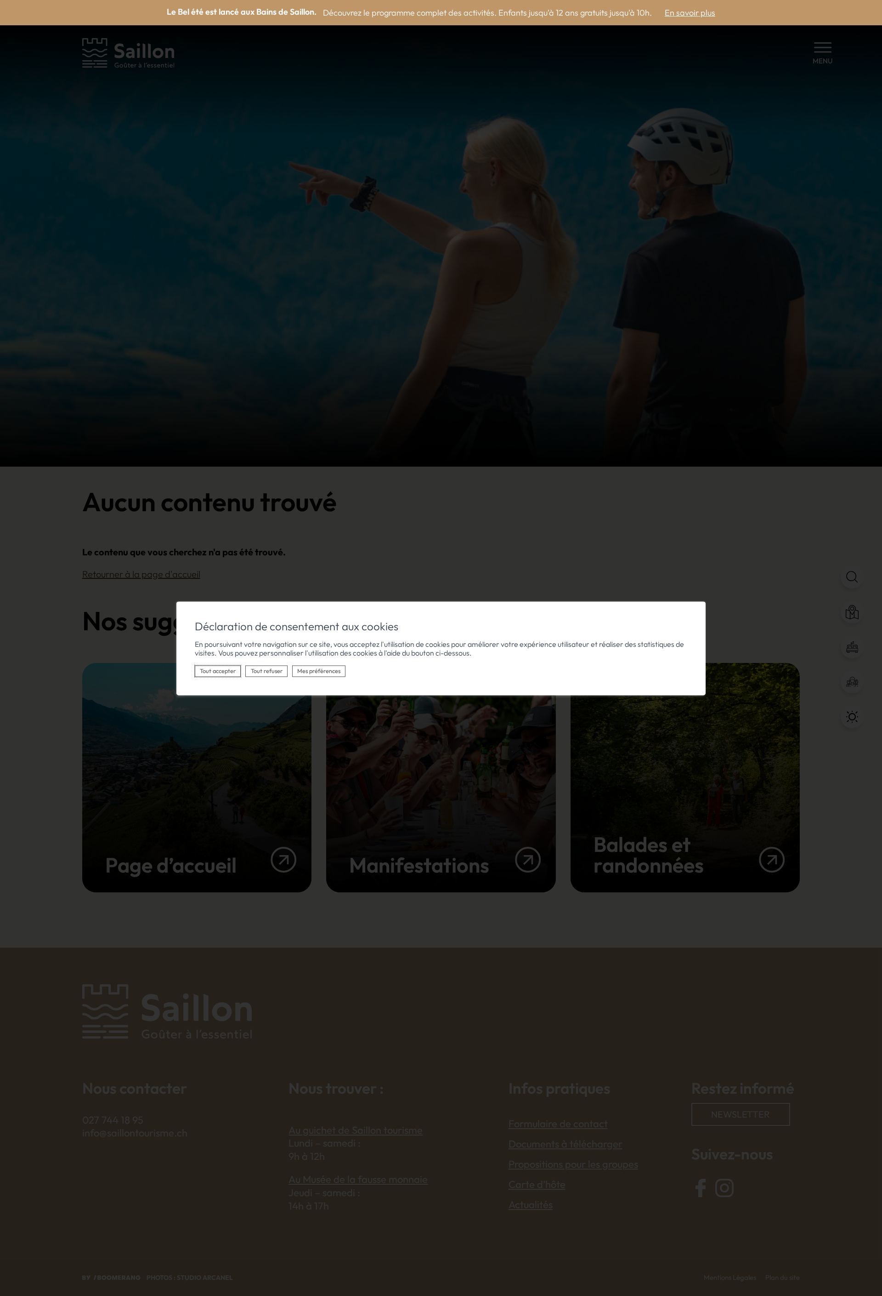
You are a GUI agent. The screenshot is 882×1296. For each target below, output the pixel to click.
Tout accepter (218, 670)
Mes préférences (318, 670)
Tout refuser (267, 670)
